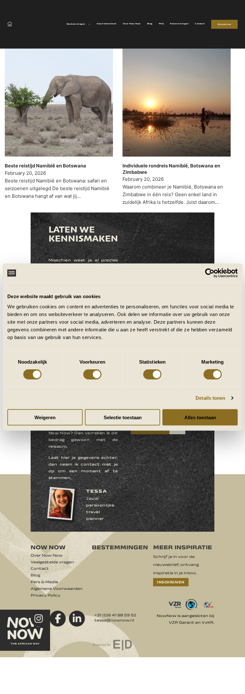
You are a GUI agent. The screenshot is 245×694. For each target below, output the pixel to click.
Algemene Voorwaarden (57, 589)
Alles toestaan (200, 417)
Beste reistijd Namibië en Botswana (45, 166)
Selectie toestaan (123, 417)
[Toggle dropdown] (89, 24)
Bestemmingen (76, 24)
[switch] (92, 374)
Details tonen (210, 398)
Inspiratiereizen (106, 24)
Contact (200, 24)
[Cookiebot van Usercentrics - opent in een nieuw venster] (210, 273)
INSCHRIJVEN (171, 582)
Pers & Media (44, 582)
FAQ (161, 24)
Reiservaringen (179, 24)
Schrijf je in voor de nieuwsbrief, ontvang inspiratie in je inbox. (176, 565)
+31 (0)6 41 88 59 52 (115, 616)
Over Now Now (132, 24)
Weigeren (45, 417)
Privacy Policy (45, 596)
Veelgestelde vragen (52, 563)
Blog (149, 24)
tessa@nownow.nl (114, 621)
